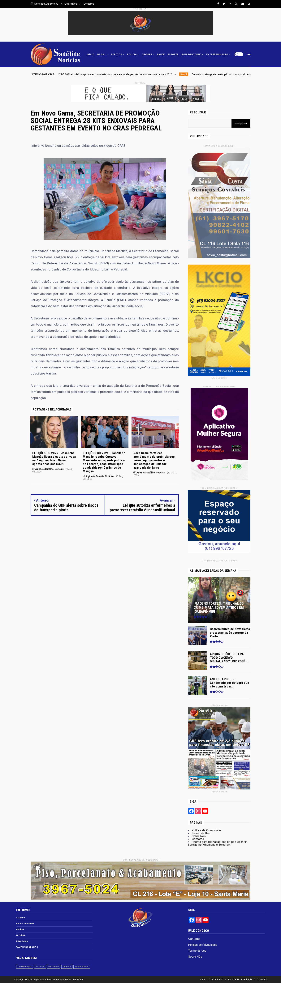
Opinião (67, 967)
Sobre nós (217, 979)
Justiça (40, 967)
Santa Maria (81, 967)
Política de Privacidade (206, 830)
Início (203, 979)
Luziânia (20, 935)
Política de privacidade (240, 979)
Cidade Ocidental (25, 924)
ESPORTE (173, 54)
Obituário (53, 967)
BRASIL (101, 54)
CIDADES (147, 54)
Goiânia (20, 929)
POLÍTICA (116, 54)
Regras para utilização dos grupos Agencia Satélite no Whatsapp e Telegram (217, 843)
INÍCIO (90, 54)
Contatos (89, 3)
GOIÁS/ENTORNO (191, 54)
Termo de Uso (201, 833)
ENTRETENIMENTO (217, 54)
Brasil (100, 74)
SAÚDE (161, 54)
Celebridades (25, 967)
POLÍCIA (132, 54)
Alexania (21, 918)
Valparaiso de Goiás (27, 947)
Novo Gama (22, 941)
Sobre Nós (71, 3)
